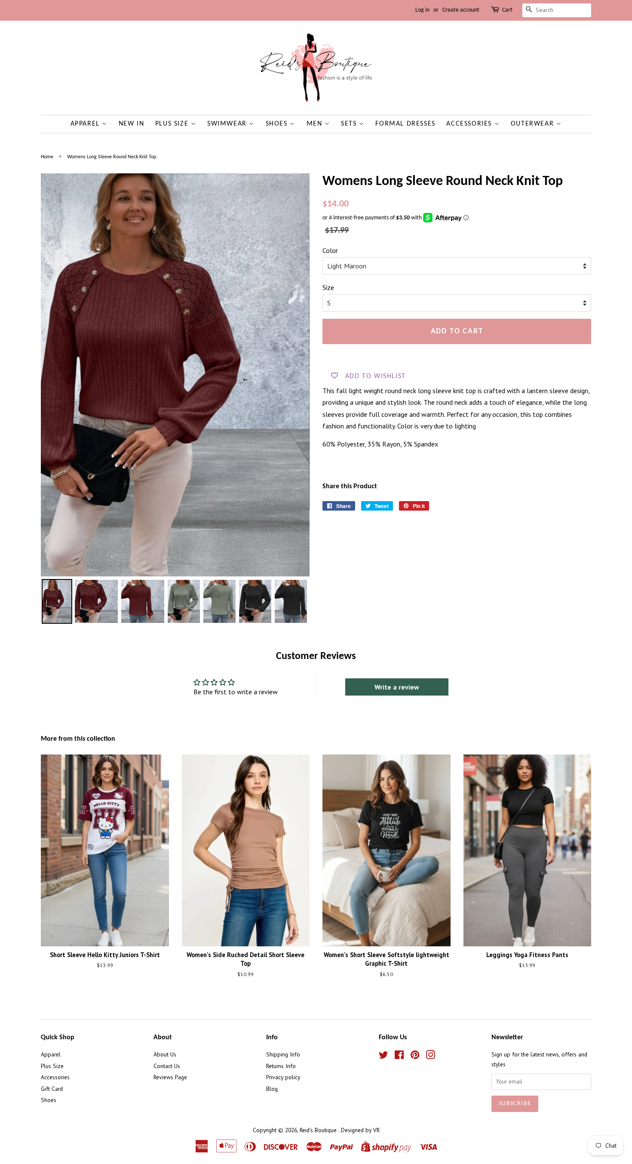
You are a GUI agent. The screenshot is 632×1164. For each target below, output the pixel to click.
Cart (507, 10)
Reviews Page (170, 1077)
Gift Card (52, 1089)
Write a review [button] (396, 687)
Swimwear (228, 123)
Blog (272, 1089)
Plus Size (173, 123)
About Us (164, 1054)
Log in (422, 10)
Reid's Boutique (319, 1130)
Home (47, 157)
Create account (460, 10)
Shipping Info (283, 1054)
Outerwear (533, 123)
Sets (350, 123)
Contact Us (166, 1066)
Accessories (470, 123)
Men (316, 123)
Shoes (278, 123)
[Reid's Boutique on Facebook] (399, 1056)
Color (330, 250)
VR (376, 1130)
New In (131, 123)
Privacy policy (283, 1077)
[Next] (297, 375)
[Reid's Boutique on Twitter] (383, 1056)
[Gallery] (175, 399)
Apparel (86, 123)
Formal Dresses (405, 123)
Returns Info (281, 1066)
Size (328, 287)
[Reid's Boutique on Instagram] (430, 1056)
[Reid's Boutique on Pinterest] (415, 1056)
